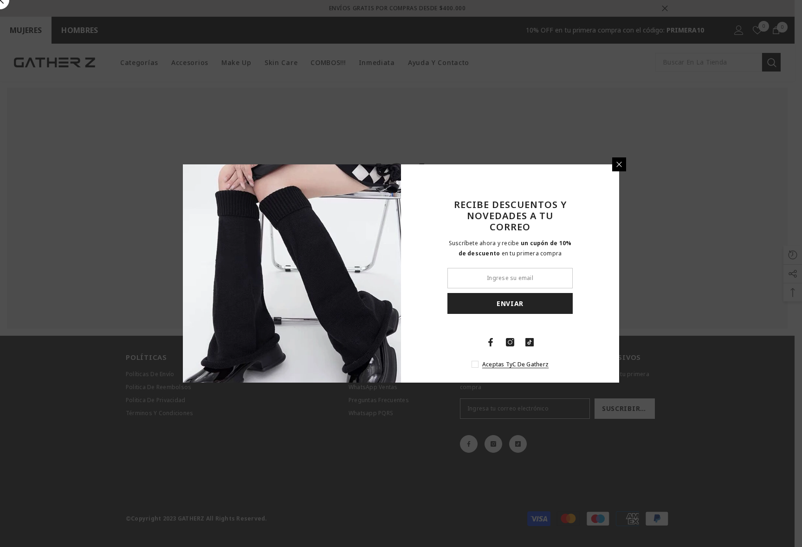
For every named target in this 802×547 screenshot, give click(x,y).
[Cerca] (619, 164)
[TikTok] (529, 342)
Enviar (510, 303)
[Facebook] (490, 342)
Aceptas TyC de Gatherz (515, 364)
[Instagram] (510, 342)
